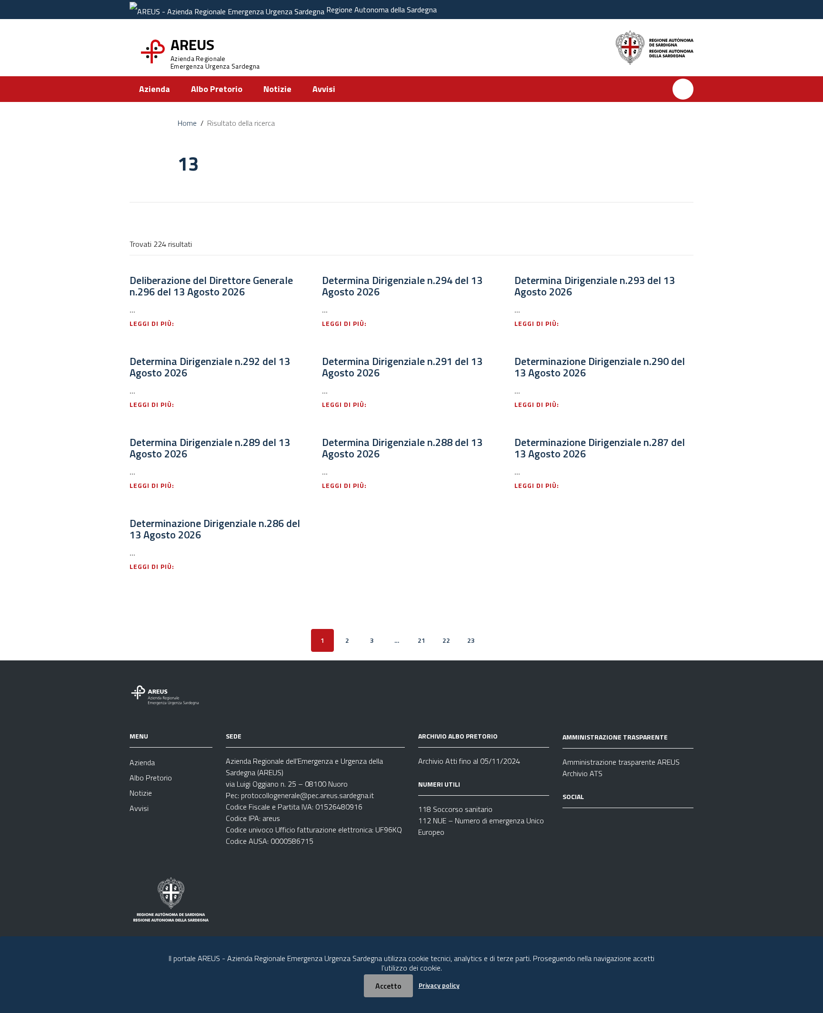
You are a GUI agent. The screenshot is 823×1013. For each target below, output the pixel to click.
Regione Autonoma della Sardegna (381, 9)
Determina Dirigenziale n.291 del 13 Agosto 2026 (402, 367)
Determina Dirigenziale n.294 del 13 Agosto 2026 (402, 286)
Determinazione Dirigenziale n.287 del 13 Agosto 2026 (599, 448)
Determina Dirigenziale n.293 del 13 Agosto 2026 (594, 286)
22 (446, 640)
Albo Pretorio (216, 88)
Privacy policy (439, 985)
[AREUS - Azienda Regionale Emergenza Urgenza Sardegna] (227, 9)
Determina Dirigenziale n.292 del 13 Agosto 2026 (210, 367)
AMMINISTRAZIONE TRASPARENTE (615, 737)
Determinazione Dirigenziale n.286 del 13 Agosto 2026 (215, 529)
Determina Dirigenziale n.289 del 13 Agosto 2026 (210, 448)
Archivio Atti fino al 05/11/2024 (469, 761)
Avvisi (323, 88)
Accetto (388, 986)
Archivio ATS (582, 773)
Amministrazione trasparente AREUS (621, 762)
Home (187, 123)
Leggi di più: (153, 323)
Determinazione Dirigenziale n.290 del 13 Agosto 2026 (599, 367)
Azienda (154, 88)
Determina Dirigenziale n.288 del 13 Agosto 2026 (402, 448)
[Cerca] (682, 89)
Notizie (277, 88)
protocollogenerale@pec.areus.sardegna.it (307, 795)
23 (471, 640)
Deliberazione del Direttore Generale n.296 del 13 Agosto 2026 (211, 286)
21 (421, 640)
